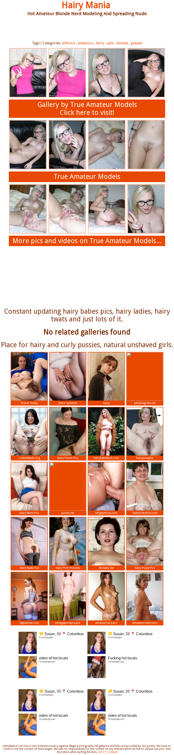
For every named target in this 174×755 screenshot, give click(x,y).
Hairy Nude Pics (29, 568)
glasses (136, 43)
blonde (122, 43)
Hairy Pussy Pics (145, 568)
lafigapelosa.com (106, 513)
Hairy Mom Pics (29, 513)
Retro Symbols (68, 403)
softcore (68, 43)
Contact (112, 752)
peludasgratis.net (145, 403)
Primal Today (29, 403)
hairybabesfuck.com (106, 458)
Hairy (106, 403)
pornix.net (67, 513)
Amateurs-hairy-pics (144, 622)
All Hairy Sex (106, 568)
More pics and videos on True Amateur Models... (87, 241)
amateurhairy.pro (106, 622)
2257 (101, 752)
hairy (100, 43)
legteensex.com (29, 622)
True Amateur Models (87, 176)
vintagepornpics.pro (67, 622)
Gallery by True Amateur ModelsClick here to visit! (87, 108)
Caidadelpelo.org (29, 458)
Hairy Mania (86, 5)
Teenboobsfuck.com (145, 513)
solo (110, 43)
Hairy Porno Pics (67, 458)
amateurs (85, 43)
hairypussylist (144, 458)
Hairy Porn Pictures (68, 568)
